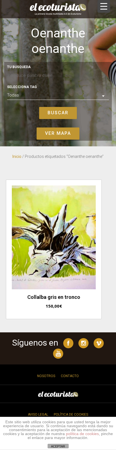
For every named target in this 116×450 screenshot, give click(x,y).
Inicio (16, 156)
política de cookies (82, 433)
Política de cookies (71, 415)
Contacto (70, 376)
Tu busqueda (19, 67)
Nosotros (46, 376)
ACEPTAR (58, 446)
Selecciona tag (22, 87)
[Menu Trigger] (103, 6)
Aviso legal (38, 415)
